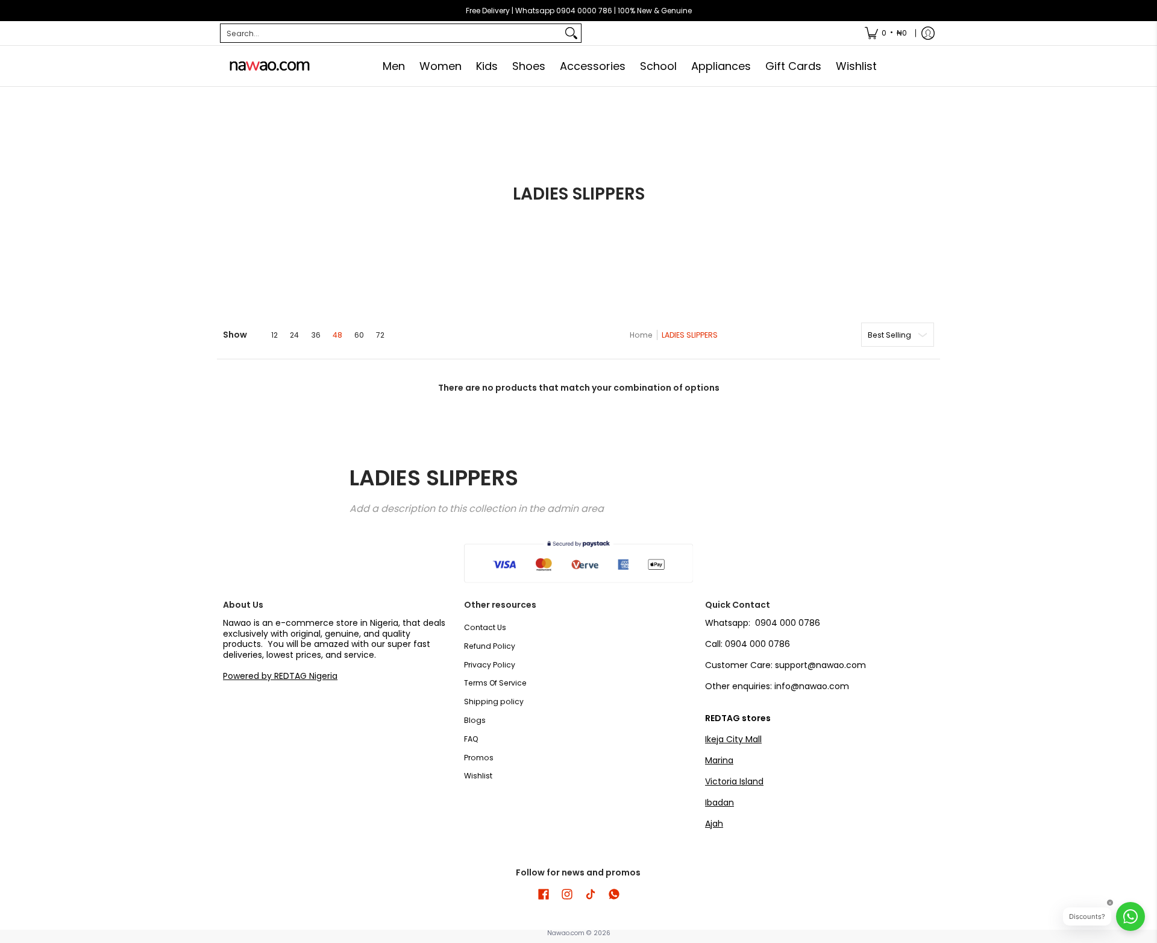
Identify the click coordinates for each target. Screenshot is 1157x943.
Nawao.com (566, 933)
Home (641, 335)
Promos (479, 757)
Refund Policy (489, 646)
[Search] (571, 33)
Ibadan (719, 802)
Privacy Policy (489, 665)
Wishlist (478, 776)
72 (380, 335)
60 (359, 335)
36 (316, 335)
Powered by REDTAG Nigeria (280, 676)
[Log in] (928, 33)
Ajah (714, 824)
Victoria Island (734, 781)
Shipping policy (494, 701)
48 (337, 335)
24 (294, 335)
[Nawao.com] (268, 66)
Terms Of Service (495, 683)
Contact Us (485, 627)
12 (274, 335)
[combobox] (391, 33)
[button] (543, 894)
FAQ (471, 739)
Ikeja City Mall (733, 739)
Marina (719, 760)
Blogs (475, 720)
